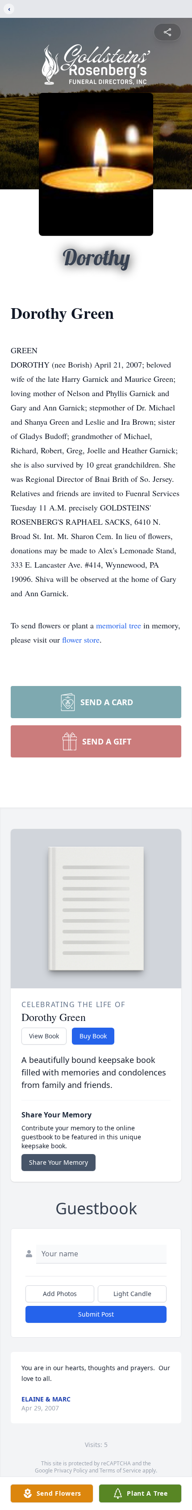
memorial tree (118, 625)
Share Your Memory (58, 1162)
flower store (81, 639)
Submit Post (96, 1314)
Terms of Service (120, 1470)
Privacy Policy (71, 1470)
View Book (44, 1036)
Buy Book (93, 1036)
